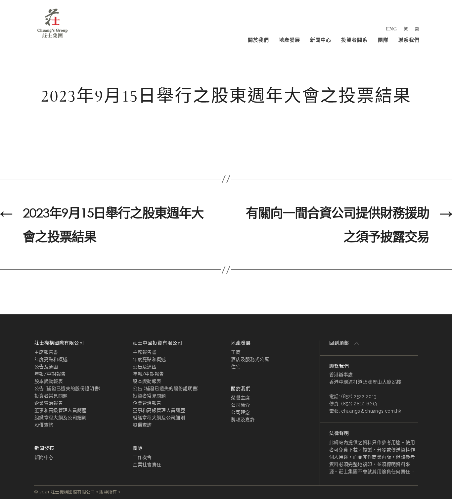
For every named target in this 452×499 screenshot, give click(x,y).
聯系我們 (409, 40)
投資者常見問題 (51, 395)
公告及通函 (46, 366)
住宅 (236, 366)
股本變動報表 (48, 381)
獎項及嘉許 (243, 419)
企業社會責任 (147, 464)
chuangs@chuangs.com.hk (371, 411)
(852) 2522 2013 (359, 396)
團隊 (383, 40)
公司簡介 (240, 405)
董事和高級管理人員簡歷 (60, 410)
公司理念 (240, 412)
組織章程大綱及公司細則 (60, 417)
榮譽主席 (240, 397)
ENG (391, 29)
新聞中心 (320, 40)
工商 (236, 352)
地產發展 (289, 40)
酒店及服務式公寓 (250, 359)
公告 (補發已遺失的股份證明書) (67, 388)
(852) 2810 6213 (359, 403)
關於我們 (258, 40)
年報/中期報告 (50, 374)
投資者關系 (354, 40)
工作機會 (142, 457)
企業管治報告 (48, 403)
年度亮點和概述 (51, 359)
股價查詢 (43, 425)
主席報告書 (46, 352)
